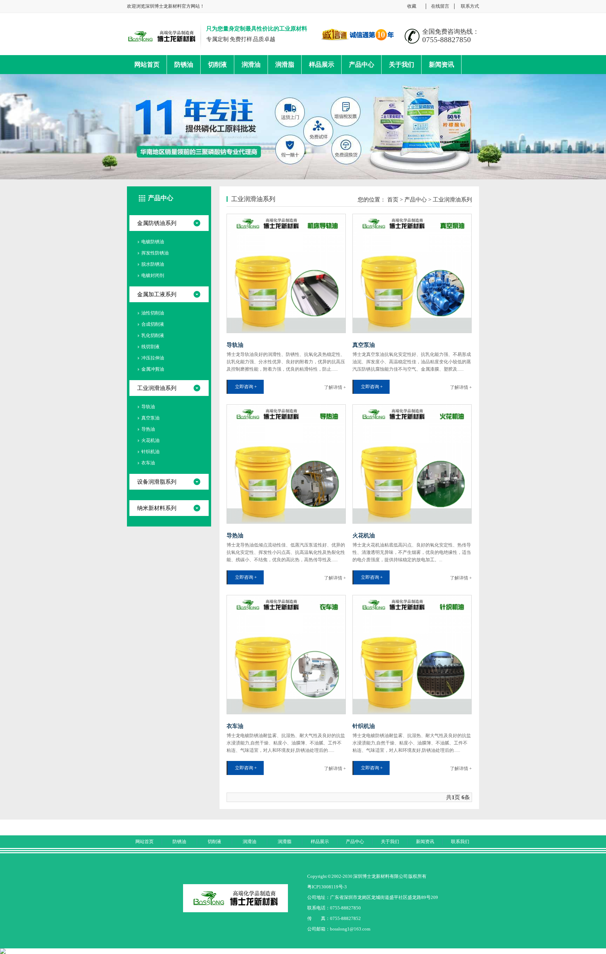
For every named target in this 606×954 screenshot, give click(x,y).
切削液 (217, 64)
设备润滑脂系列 (156, 482)
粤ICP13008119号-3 (327, 886)
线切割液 (150, 346)
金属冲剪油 (152, 369)
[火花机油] (412, 464)
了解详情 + (335, 387)
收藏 (411, 6)
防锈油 (183, 64)
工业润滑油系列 (156, 388)
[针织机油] (412, 654)
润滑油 (251, 64)
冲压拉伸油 (152, 357)
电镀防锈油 (152, 241)
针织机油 (150, 451)
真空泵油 (150, 417)
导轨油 (148, 406)
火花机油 (150, 440)
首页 (392, 200)
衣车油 (148, 462)
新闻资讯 (441, 64)
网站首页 (147, 64)
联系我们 (460, 841)
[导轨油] (286, 273)
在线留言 (440, 6)
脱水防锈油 (152, 264)
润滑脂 (284, 64)
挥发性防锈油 (155, 253)
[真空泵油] (412, 273)
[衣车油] (286, 654)
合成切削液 (152, 324)
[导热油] (286, 464)
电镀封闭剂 (152, 275)
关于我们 (401, 64)
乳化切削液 (152, 335)
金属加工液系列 (156, 294)
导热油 (148, 429)
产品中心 (361, 64)
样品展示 (321, 64)
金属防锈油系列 (156, 223)
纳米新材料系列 (156, 508)
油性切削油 (152, 313)
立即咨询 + (246, 386)
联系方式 (470, 6)
